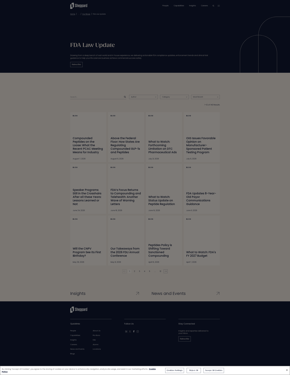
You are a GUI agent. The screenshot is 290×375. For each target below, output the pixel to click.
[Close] (286, 370)
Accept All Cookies (213, 370)
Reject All (193, 370)
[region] (145, 370)
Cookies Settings (174, 370)
